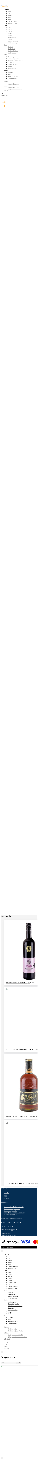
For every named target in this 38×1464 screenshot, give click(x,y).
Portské (10, 35)
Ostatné (6, 70)
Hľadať (19, 1363)
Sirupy (10, 66)
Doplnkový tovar (12, 78)
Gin (9, 13)
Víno (5, 25)
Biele (9, 27)
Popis (6, 202)
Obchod (10, 112)
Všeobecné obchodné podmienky (14, 1207)
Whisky (10, 15)
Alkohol (6, 9)
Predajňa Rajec (11, 83)
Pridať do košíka (5, 189)
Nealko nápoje (12, 57)
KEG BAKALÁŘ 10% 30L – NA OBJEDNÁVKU (20, 836)
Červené (10, 29)
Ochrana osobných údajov (12, 1209)
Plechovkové (11, 49)
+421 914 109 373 (8, 1226)
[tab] (20, 202)
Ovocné (10, 33)
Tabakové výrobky (13, 76)
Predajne (6, 81)
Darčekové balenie (13, 21)
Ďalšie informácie (9, 204)
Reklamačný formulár (10, 1215)
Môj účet (6, 90)
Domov (3, 112)
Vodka (9, 19)
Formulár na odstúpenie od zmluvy (14, 1213)
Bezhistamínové (12, 37)
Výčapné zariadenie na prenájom (15, 89)
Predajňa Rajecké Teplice (13, 84)
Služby (5, 86)
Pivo (5, 45)
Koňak (10, 17)
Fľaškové (10, 47)
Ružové (10, 31)
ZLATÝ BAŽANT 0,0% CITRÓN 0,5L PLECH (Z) (18, 658)
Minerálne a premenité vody (15, 61)
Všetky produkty (12, 23)
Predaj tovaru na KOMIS (13, 87)
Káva (9, 74)
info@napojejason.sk (11, 1230)
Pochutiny (10, 72)
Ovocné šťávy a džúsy (13, 59)
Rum (9, 11)
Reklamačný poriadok (10, 1211)
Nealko (10, 39)
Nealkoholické (25, 196)
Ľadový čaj (11, 63)
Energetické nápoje (13, 64)
